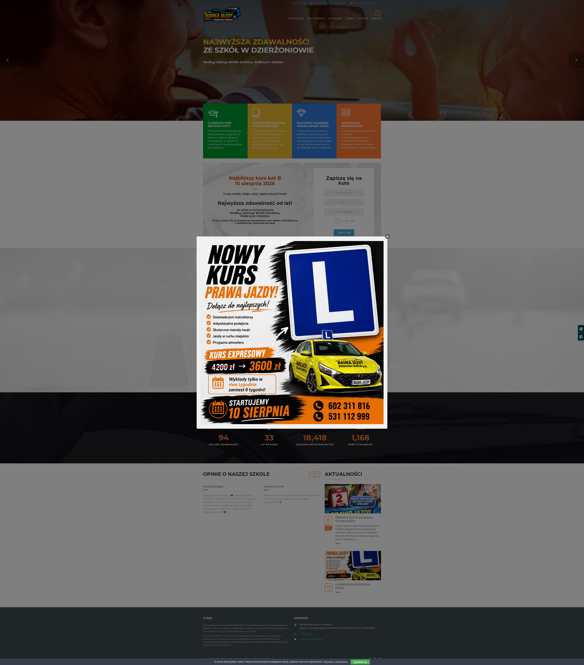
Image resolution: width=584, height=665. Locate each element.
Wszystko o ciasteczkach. (336, 661)
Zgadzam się (360, 662)
